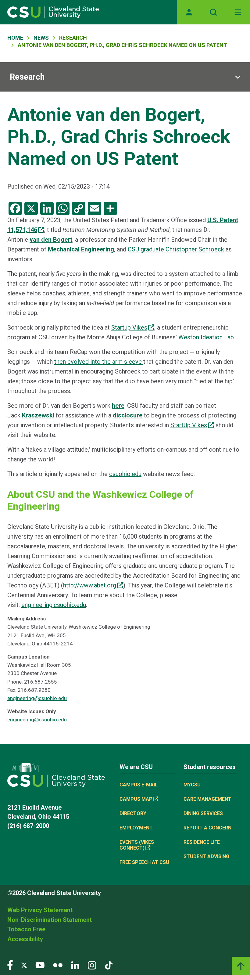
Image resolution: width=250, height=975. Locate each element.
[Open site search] (213, 12)
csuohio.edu (125, 474)
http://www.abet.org (89, 585)
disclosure (127, 415)
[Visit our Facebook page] (10, 965)
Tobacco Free (26, 929)
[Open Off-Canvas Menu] (238, 12)
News (41, 37)
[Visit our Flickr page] (57, 965)
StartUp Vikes (188, 425)
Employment (136, 828)
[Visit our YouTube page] (40, 965)
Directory (133, 813)
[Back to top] (241, 966)
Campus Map (136, 799)
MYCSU (192, 785)
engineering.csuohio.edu (53, 604)
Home (15, 37)
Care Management (207, 799)
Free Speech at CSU (144, 862)
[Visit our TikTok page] (108, 965)
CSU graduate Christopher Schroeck (176, 249)
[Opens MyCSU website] (189, 12)
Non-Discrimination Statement (49, 919)
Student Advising (206, 856)
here (118, 405)
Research (27, 77)
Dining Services (203, 813)
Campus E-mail (139, 785)
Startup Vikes (129, 327)
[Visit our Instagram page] (92, 965)
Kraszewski (38, 415)
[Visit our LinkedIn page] (75, 965)
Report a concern (207, 828)
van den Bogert (51, 239)
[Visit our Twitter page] (24, 965)
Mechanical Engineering (81, 249)
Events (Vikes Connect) (137, 845)
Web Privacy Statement (40, 910)
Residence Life (202, 842)
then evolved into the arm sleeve (98, 361)
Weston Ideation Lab (206, 337)
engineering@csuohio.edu (37, 698)
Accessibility (25, 939)
